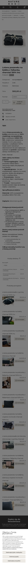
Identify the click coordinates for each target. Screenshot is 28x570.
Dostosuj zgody (14, 556)
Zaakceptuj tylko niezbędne (14, 552)
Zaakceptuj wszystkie (14, 561)
